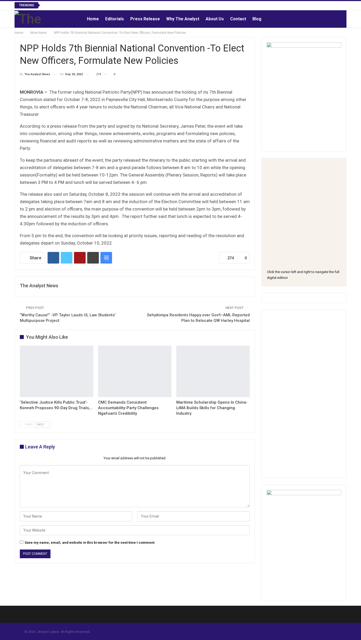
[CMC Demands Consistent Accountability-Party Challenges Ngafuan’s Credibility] (135, 371)
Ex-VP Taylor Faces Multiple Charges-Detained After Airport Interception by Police (117, 5)
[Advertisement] (304, 394)
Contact (238, 18)
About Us (215, 18)
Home (93, 18)
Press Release (145, 18)
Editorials (114, 18)
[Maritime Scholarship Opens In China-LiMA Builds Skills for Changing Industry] (213, 371)
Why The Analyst (182, 18)
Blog (256, 18)
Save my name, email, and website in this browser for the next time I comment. (90, 543)
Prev (29, 424)
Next (41, 424)
